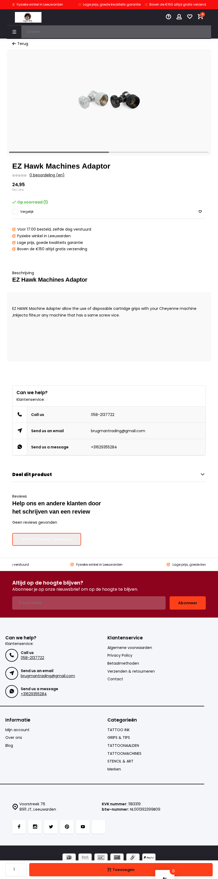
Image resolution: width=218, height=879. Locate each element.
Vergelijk (26, 212)
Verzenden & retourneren (131, 671)
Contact (115, 679)
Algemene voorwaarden (129, 647)
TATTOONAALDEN (123, 745)
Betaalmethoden (123, 663)
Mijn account (17, 729)
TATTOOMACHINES (124, 753)
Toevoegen (123, 869)
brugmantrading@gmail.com (118, 431)
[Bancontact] (101, 858)
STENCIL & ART (120, 761)
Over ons (13, 737)
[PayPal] (149, 858)
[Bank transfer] (85, 858)
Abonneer (187, 603)
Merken (114, 769)
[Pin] (117, 858)
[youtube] (82, 827)
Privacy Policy (119, 655)
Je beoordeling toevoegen (47, 539)
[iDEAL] (69, 858)
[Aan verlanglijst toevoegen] (200, 212)
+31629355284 (104, 447)
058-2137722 (102, 414)
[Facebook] (19, 827)
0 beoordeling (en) (47, 175)
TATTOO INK (118, 729)
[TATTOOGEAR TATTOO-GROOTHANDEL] (28, 17)
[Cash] (133, 858)
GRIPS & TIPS (118, 737)
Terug (22, 43)
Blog (9, 745)
